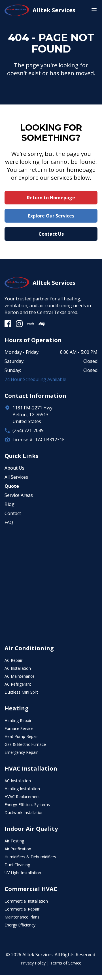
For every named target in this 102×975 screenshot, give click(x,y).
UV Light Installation (23, 872)
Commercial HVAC (31, 889)
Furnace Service (19, 728)
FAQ (9, 522)
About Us (14, 468)
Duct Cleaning (17, 864)
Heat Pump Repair (21, 736)
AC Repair (13, 660)
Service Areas (19, 495)
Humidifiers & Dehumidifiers (30, 856)
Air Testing (14, 841)
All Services (16, 477)
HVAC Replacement (22, 796)
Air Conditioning (29, 648)
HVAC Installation (31, 768)
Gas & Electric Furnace (25, 744)
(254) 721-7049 (28, 430)
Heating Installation (22, 788)
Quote (12, 486)
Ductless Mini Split (21, 692)
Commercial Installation (26, 901)
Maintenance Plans (22, 917)
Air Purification (18, 848)
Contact (13, 513)
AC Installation (18, 668)
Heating (17, 708)
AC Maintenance (20, 676)
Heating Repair (18, 720)
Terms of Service (65, 963)
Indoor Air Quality (31, 828)
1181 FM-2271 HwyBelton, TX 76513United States (32, 414)
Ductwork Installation (24, 812)
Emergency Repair (21, 752)
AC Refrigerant (18, 684)
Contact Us (51, 234)
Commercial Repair (22, 909)
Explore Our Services (51, 216)
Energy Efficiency (20, 925)
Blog (9, 504)
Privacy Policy (33, 963)
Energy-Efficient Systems (27, 804)
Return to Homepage (51, 197)
